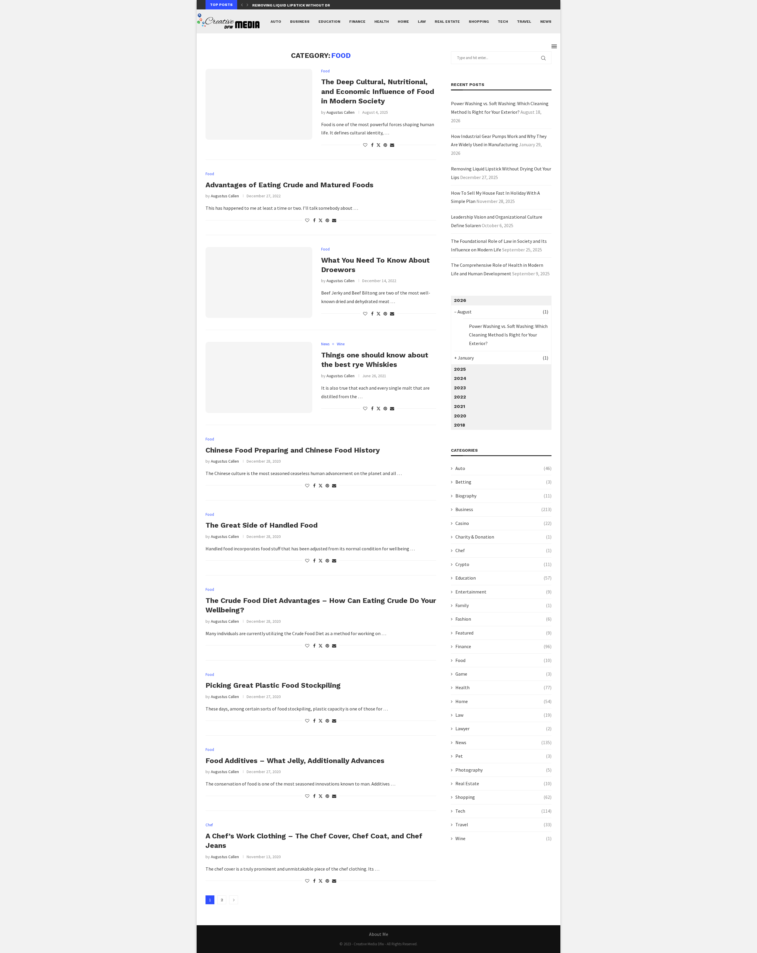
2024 (460, 378)
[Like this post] (365, 145)
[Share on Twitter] (378, 145)
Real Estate (447, 21)
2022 (460, 397)
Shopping (479, 21)
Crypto (503, 564)
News (545, 21)
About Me (378, 934)
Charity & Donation (503, 537)
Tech (503, 21)
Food (503, 660)
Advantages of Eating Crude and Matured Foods (289, 185)
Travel (524, 21)
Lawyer (503, 728)
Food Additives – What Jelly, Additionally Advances (295, 761)
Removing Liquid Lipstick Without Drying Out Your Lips (310, 5)
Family (503, 605)
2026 (460, 300)
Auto (276, 21)
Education (329, 21)
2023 (460, 388)
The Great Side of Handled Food (262, 525)
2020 (460, 416)
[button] (242, 4)
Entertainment (503, 592)
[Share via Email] (392, 145)
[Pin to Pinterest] (385, 145)
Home (403, 21)
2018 (459, 425)
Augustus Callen (340, 112)
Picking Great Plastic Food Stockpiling (273, 685)
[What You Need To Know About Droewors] (259, 282)
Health (381, 21)
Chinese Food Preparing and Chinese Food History (293, 450)
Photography (503, 770)
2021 (459, 406)
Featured (503, 633)
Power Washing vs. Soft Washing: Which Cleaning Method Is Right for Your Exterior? (508, 334)
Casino (503, 523)
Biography (503, 496)
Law (422, 21)
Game (503, 674)
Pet (503, 756)
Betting (503, 482)
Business (300, 21)
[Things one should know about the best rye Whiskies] (259, 377)
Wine (503, 838)
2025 (460, 369)
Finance (357, 21)
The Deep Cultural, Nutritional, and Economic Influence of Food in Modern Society (377, 91)
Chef (503, 550)
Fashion (503, 619)
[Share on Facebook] (372, 145)
